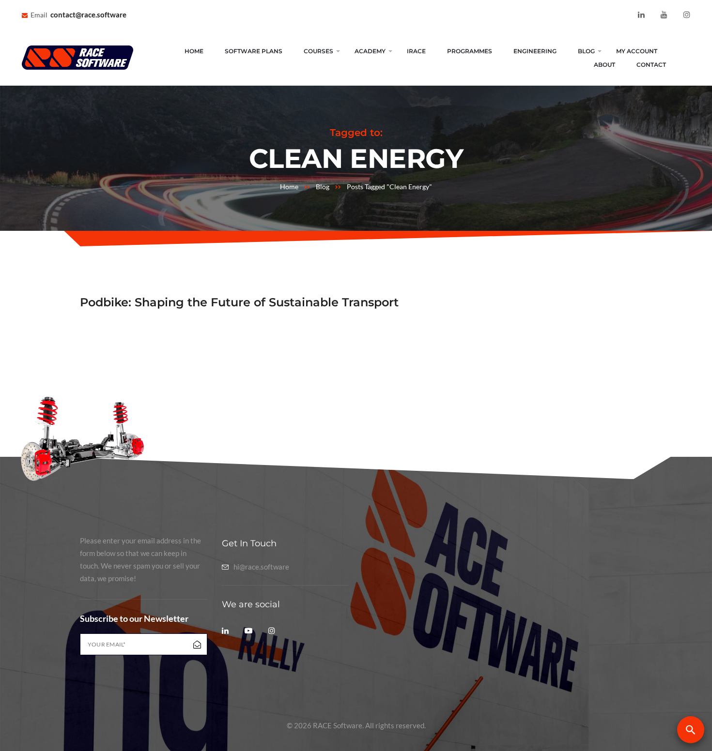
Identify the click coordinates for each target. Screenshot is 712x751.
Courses (318, 51)
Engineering (535, 51)
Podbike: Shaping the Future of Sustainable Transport (239, 302)
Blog (586, 51)
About (604, 64)
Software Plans (253, 51)
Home (194, 51)
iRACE (416, 51)
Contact (651, 64)
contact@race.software (88, 14)
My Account (636, 51)
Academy (370, 51)
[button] (690, 729)
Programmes (469, 51)
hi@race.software (261, 567)
